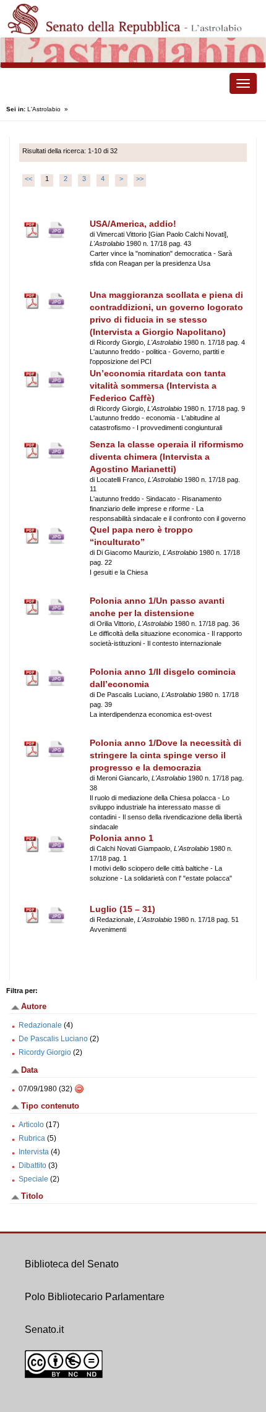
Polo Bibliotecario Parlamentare (95, 1297)
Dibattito (32, 1165)
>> (140, 178)
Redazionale (40, 1025)
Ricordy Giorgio (45, 1052)
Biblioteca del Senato (72, 1264)
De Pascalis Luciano (53, 1038)
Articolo (31, 1124)
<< (28, 178)
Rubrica (32, 1138)
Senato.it (44, 1329)
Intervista (34, 1152)
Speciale (33, 1179)
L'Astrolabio (44, 109)
